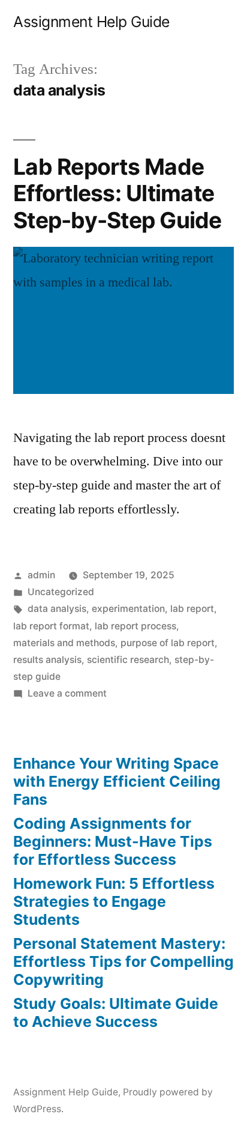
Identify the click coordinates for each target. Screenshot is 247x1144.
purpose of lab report (168, 643)
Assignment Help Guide (91, 22)
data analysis (57, 608)
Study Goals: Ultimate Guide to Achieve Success (115, 1012)
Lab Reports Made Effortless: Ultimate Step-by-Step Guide (117, 193)
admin (41, 575)
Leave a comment (67, 693)
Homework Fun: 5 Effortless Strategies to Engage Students (114, 901)
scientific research (128, 659)
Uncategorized (61, 592)
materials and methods (64, 643)
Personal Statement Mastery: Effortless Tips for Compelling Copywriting (123, 961)
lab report (192, 608)
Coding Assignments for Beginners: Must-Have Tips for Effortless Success (112, 841)
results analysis (47, 659)
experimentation (128, 608)
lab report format (51, 626)
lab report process (135, 626)
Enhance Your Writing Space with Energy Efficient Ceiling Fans (117, 781)
